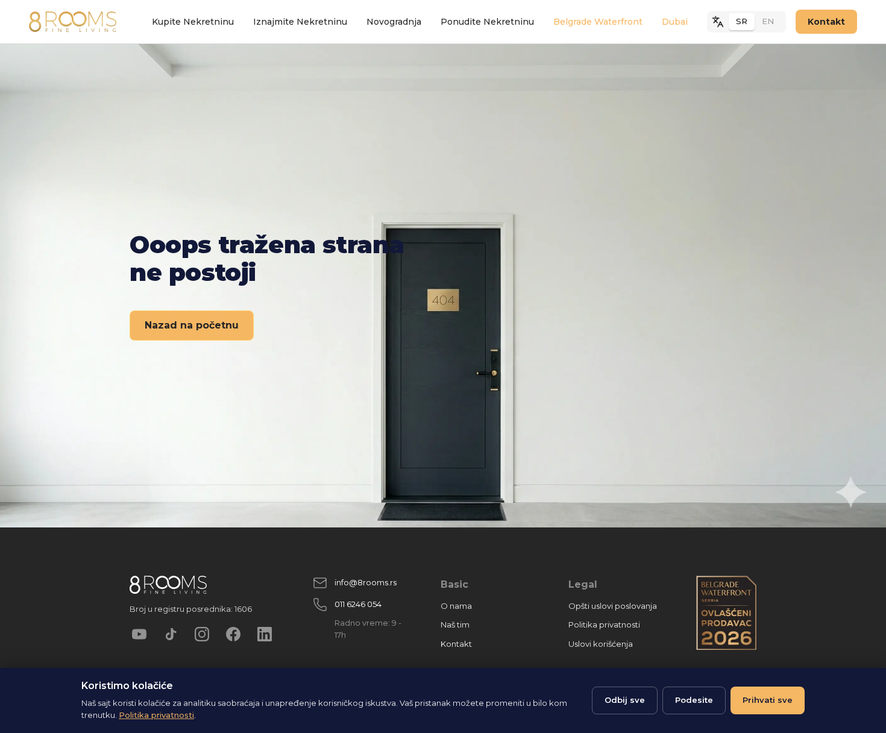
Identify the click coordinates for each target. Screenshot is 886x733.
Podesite (694, 700)
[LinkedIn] (264, 634)
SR (741, 21)
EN (768, 21)
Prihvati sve (768, 700)
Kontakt (826, 21)
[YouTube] (139, 634)
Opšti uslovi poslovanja (612, 606)
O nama (456, 606)
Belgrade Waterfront (598, 21)
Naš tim (455, 624)
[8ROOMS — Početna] (72, 21)
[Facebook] (233, 634)
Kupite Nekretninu (193, 21)
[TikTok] (170, 634)
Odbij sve (625, 700)
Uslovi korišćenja (600, 644)
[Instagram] (202, 634)
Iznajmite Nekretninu (300, 21)
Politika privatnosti (604, 624)
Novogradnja (393, 21)
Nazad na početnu (192, 325)
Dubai (675, 21)
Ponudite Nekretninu (487, 21)
